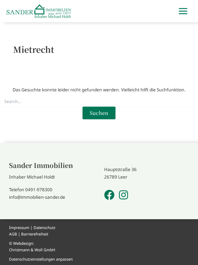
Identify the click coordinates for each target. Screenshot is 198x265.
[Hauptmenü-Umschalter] (183, 11)
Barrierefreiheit (34, 234)
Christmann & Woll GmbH (32, 249)
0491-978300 (38, 190)
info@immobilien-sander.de (37, 197)
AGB (13, 234)
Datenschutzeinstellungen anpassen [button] (41, 259)
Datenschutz (44, 227)
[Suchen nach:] (99, 101)
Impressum (19, 227)
